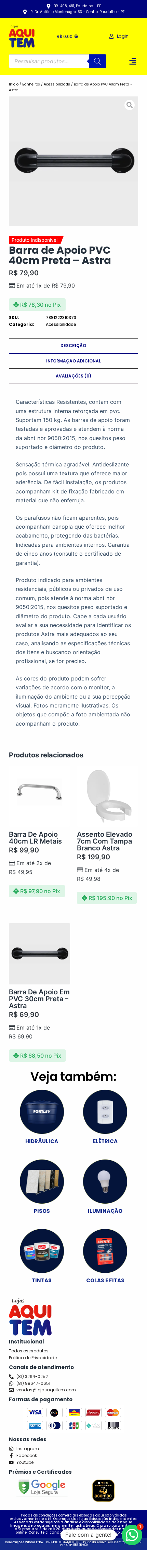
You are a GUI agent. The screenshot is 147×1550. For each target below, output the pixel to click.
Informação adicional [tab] (73, 361)
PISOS (42, 1211)
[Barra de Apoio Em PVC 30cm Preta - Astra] (39, 953)
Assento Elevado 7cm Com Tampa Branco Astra (104, 841)
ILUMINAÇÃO (105, 1211)
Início (13, 84)
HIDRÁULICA (41, 1141)
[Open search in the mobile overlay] (57, 61)
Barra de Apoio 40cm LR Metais (35, 838)
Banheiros (31, 84)
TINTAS (42, 1280)
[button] (132, 61)
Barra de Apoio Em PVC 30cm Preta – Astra (39, 999)
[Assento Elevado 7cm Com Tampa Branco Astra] (107, 796)
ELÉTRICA (105, 1141)
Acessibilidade (57, 84)
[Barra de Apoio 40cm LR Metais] (39, 796)
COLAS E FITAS (105, 1280)
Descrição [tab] (73, 345)
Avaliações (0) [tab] (73, 376)
